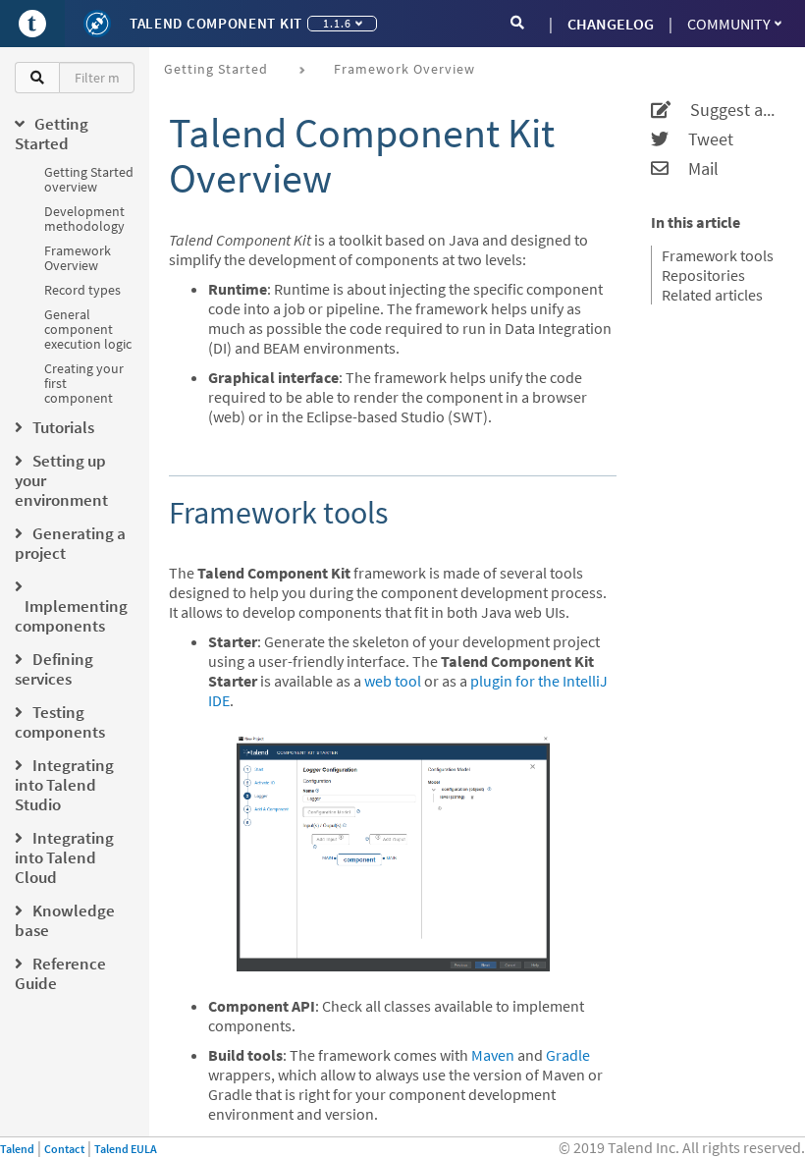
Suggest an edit (725, 110)
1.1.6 (337, 23)
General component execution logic (88, 329)
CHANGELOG (610, 23)
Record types (82, 290)
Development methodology (84, 218)
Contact (64, 1148)
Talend (17, 1148)
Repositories (703, 275)
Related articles (712, 294)
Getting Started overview (89, 179)
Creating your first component (84, 383)
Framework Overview (77, 258)
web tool (392, 680)
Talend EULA (125, 1148)
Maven (492, 1055)
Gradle (568, 1055)
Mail (694, 169)
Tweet (701, 139)
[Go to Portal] (32, 23)
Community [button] (729, 23)
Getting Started (216, 69)
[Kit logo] (97, 23)
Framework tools (718, 255)
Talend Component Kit (216, 23)
